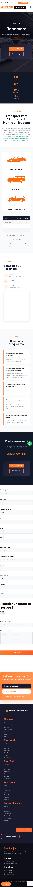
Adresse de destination (7, 556)
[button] (30, 7)
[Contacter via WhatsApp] (29, 443)
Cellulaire (3, 499)
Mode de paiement (5, 621)
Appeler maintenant (16, 48)
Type (2, 566)
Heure (2, 537)
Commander (21, 7)
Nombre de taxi (4, 575)
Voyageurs (3, 584)
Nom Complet (4, 490)
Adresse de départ (5, 547)
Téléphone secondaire (6, 509)
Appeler (7, 884)
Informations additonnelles (7, 630)
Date (2, 528)
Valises (2, 593)
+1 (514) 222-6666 (16, 453)
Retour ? (2, 611)
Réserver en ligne (16, 54)
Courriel (2, 519)
